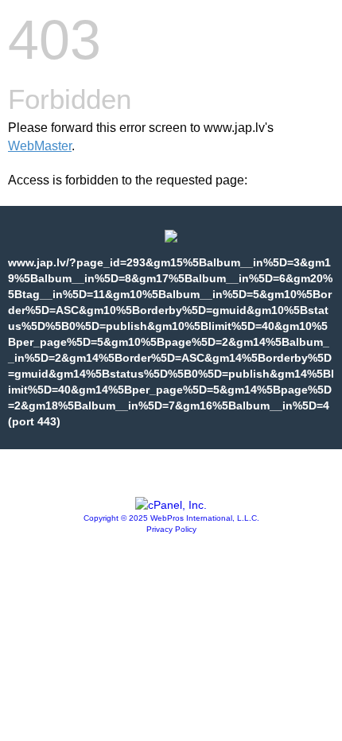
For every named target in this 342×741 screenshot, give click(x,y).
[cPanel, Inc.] (171, 505)
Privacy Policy (171, 529)
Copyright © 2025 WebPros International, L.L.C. (171, 518)
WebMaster (40, 146)
